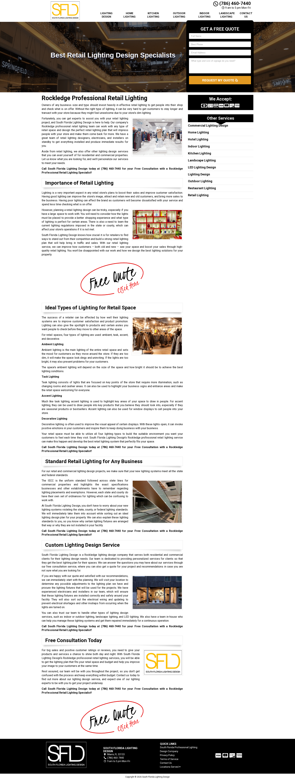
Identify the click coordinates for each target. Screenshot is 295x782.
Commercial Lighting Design (208, 125)
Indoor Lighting (204, 15)
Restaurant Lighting (202, 188)
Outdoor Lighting (179, 15)
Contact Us (246, 15)
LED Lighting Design (202, 167)
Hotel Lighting (198, 139)
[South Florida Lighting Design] (66, 755)
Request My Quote (218, 80)
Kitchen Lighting (153, 15)
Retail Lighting (198, 195)
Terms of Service (169, 759)
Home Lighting (129, 15)
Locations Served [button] (169, 767)
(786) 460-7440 (234, 3)
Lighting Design (106, 15)
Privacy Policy (167, 755)
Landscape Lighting (227, 15)
